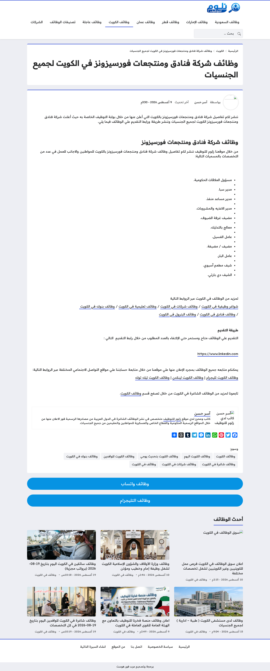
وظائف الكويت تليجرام (222, 377)
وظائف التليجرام (135, 500)
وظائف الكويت (131, 393)
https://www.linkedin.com (217, 354)
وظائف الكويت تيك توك (152, 377)
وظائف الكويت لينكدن (187, 377)
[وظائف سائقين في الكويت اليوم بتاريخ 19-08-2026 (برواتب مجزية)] (61, 556)
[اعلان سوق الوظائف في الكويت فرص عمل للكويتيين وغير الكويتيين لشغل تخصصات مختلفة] (208, 556)
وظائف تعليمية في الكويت (138, 306)
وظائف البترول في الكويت (177, 314)
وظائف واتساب (135, 483)
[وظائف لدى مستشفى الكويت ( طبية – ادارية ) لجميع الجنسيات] (208, 610)
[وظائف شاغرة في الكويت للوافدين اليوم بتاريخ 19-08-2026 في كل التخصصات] (61, 610)
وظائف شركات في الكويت (179, 306)
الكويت (220, 50)
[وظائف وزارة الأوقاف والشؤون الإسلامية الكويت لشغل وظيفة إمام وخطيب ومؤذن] (135, 556)
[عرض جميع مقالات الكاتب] (230, 102)
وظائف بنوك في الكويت (97, 306)
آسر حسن (200, 102)
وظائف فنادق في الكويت (217, 314)
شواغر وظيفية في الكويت (219, 306)
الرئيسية (233, 50)
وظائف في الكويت (196, 579)
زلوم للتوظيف (172, 419)
